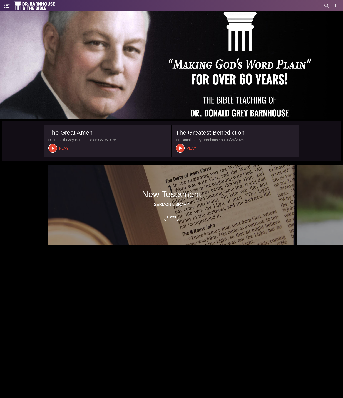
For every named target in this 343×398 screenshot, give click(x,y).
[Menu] (7, 5)
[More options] (336, 5)
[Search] (326, 5)
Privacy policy (198, 391)
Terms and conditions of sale (157, 391)
